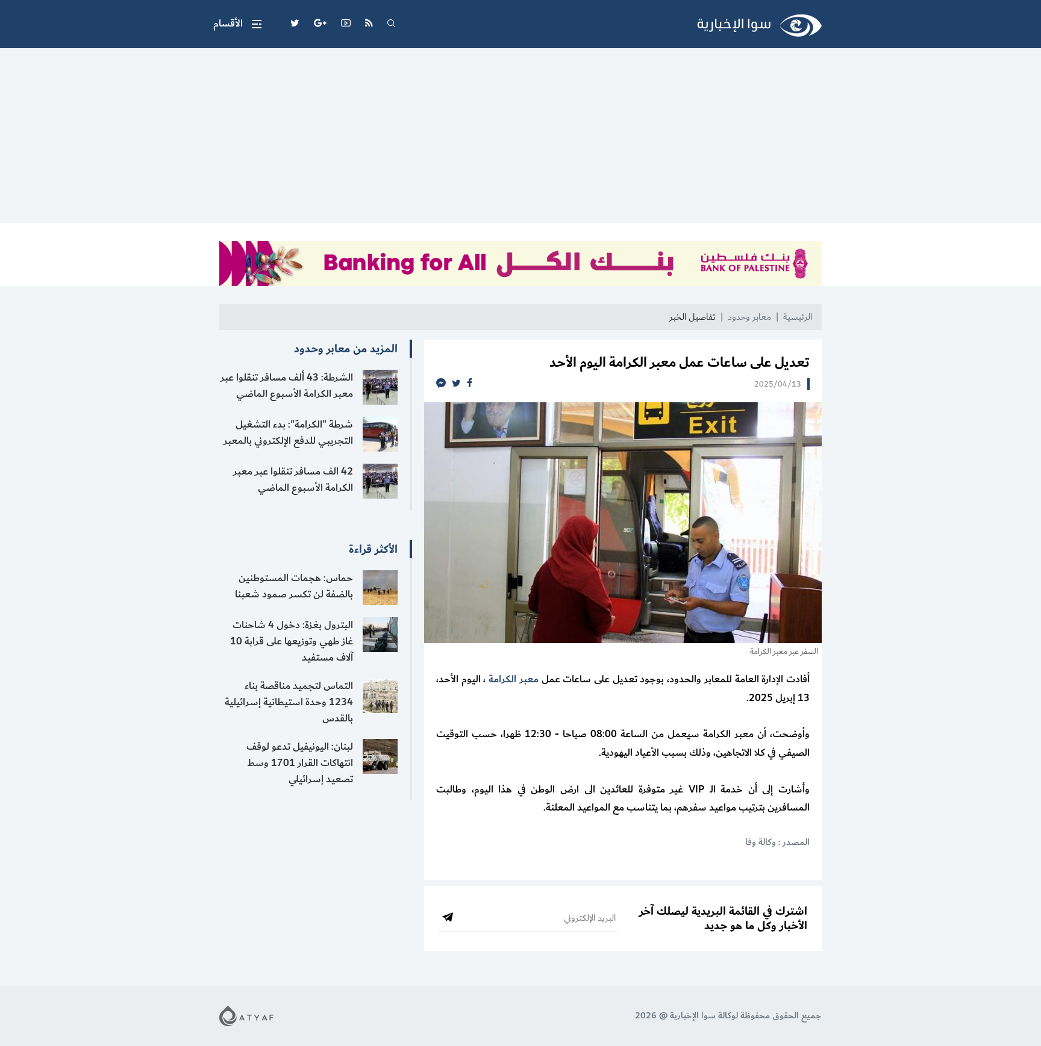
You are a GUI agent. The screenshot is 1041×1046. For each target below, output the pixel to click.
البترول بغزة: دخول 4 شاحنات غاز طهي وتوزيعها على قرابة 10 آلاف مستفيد (291, 641)
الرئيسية (797, 317)
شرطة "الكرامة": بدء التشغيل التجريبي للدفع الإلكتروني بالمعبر (288, 433)
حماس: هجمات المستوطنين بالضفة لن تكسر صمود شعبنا (294, 586)
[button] (237, 24)
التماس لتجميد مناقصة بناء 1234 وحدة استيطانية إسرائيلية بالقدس (289, 702)
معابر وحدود (749, 317)
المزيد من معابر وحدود (346, 348)
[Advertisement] (520, 138)
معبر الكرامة (514, 679)
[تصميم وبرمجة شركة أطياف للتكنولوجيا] (246, 1015)
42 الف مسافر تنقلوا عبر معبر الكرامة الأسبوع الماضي (293, 479)
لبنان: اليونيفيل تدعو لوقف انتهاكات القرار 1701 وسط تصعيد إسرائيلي (299, 763)
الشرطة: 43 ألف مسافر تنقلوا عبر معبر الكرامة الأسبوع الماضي (286, 386)
